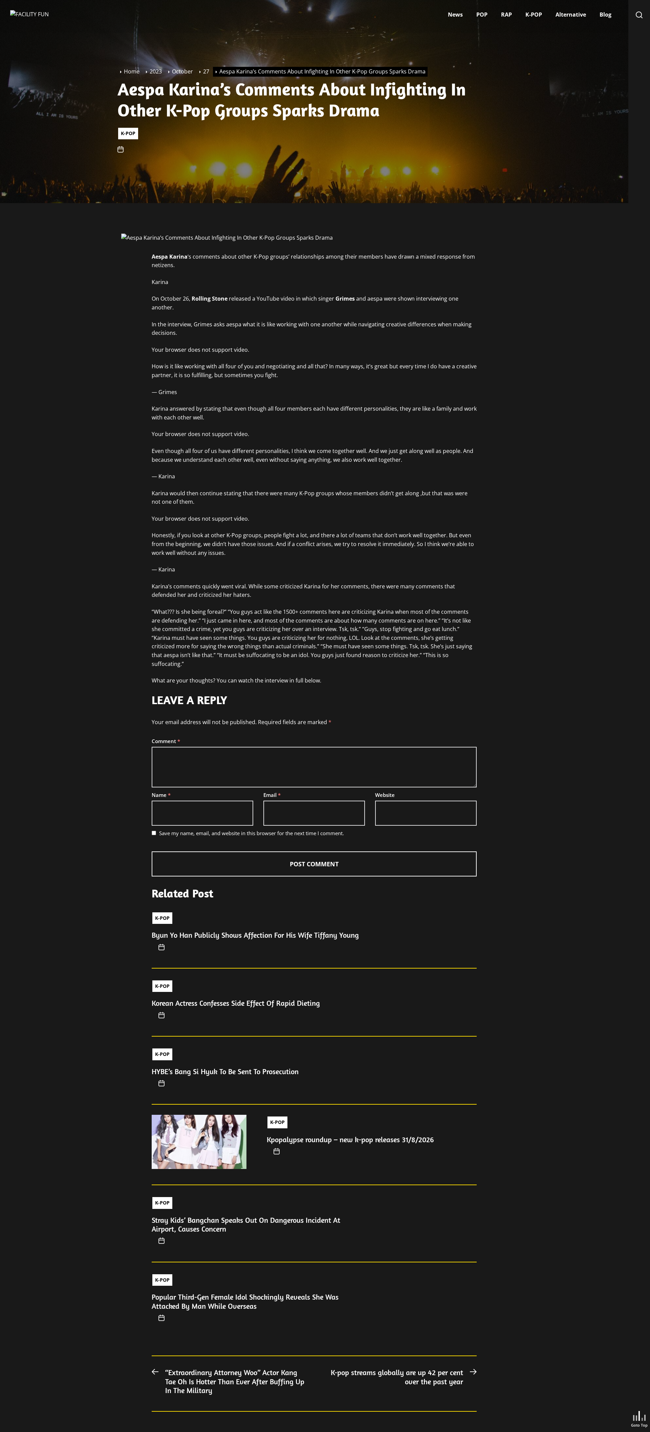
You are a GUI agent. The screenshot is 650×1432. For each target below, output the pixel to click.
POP (482, 14)
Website (385, 794)
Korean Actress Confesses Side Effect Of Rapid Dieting (236, 1003)
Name (161, 794)
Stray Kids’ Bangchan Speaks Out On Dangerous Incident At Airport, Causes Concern (246, 1224)
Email (272, 794)
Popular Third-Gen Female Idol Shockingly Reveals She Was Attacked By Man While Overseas (245, 1301)
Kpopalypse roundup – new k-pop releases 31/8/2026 (350, 1139)
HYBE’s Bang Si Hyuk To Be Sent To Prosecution (225, 1071)
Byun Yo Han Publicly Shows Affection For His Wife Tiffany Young (255, 935)
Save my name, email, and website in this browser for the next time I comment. (251, 833)
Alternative (571, 14)
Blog (605, 14)
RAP (506, 14)
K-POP (533, 14)
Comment (166, 741)
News (455, 14)
